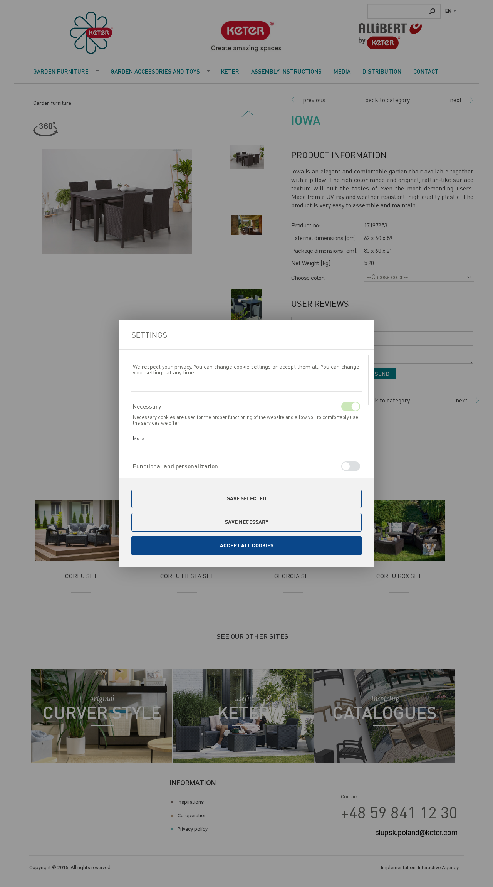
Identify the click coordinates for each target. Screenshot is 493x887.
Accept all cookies (246, 545)
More (138, 438)
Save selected (246, 498)
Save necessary (246, 521)
